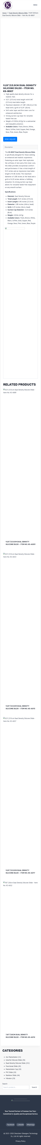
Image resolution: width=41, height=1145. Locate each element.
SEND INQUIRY (10, 139)
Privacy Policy (20, 1141)
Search (4, 1084)
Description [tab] (9, 147)
